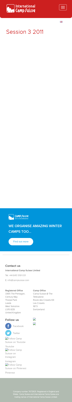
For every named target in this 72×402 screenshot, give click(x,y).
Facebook (18, 326)
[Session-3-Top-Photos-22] (51, 149)
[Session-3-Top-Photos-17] (21, 128)
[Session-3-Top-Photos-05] (21, 65)
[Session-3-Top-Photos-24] (51, 159)
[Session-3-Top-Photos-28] (51, 181)
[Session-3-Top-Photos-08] (51, 75)
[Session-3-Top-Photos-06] (51, 65)
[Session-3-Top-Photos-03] (21, 54)
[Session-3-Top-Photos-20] (51, 138)
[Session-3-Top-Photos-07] (21, 75)
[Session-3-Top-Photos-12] (51, 96)
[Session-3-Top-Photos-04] (51, 54)
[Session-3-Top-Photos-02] (51, 44)
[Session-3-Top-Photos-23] (21, 159)
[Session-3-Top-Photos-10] (51, 86)
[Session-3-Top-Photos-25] (21, 170)
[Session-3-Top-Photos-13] (21, 107)
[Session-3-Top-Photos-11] (21, 96)
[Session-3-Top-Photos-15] (21, 117)
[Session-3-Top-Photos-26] (51, 170)
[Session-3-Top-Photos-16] (51, 117)
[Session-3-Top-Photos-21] (21, 149)
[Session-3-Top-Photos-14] (51, 107)
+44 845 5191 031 (17, 275)
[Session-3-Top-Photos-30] (51, 191)
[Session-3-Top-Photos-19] (21, 138)
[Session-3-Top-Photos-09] (21, 86)
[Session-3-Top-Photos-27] (21, 181)
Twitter (16, 333)
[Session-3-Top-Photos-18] (51, 128)
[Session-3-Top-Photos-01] (21, 44)
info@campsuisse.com (18, 280)
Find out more (20, 241)
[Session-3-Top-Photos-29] (21, 191)
